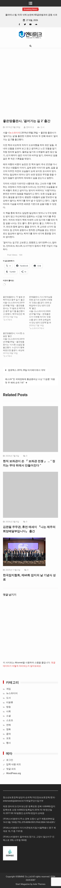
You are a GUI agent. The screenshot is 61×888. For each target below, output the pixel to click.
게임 (8, 689)
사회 (8, 711)
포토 (8, 738)
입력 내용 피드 (13, 764)
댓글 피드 (11, 769)
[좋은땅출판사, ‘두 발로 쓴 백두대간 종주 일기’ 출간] (16, 308)
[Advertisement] (30, 80)
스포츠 (9, 720)
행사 (8, 742)
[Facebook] (19, 24)
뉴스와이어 (14, 132)
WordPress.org (13, 773)
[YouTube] (30, 24)
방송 (8, 706)
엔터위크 (30, 127)
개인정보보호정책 (41, 797)
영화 (8, 729)
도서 (42, 127)
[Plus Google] (35, 24)
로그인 (9, 760)
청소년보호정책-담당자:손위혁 (17, 797)
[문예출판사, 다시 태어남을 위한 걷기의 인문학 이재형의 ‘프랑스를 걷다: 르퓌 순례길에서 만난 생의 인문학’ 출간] (42, 312)
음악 (8, 734)
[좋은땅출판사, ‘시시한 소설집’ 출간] (16, 344)
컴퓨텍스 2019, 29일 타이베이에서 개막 (26, 370)
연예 (8, 725)
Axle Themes (39, 884)
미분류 (9, 702)
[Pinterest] (41, 24)
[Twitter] (24, 24)
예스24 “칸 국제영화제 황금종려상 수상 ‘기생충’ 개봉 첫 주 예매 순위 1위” (30, 381)
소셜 (8, 715)
